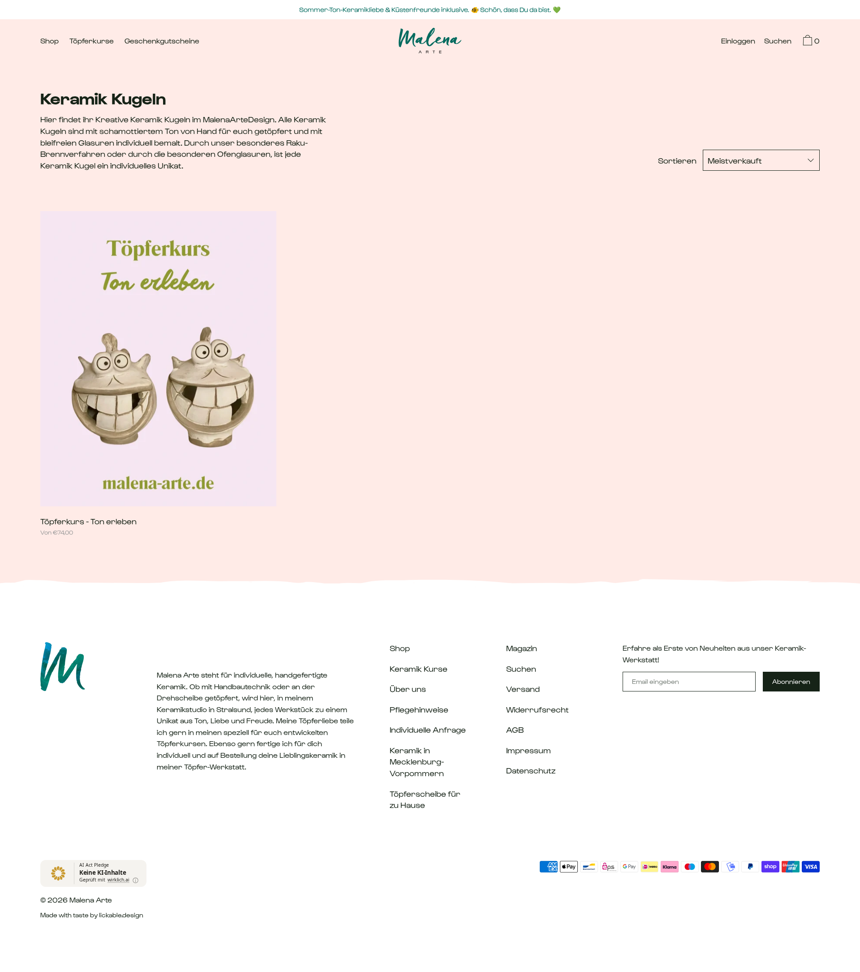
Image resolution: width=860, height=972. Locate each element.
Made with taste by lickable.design (91, 915)
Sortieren (677, 160)
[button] (778, 41)
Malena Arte (90, 899)
